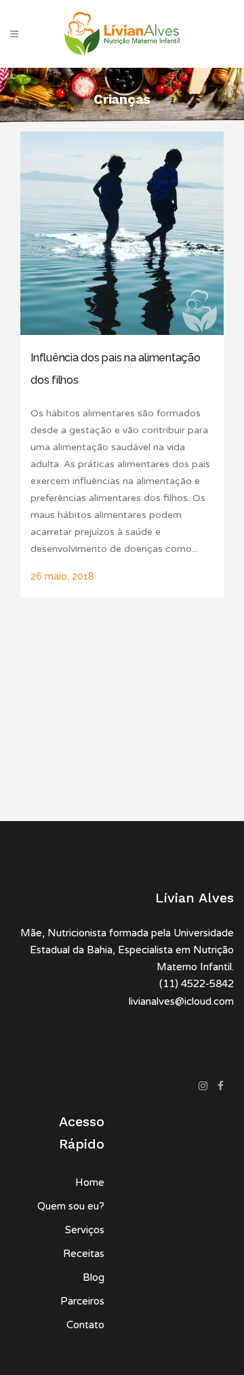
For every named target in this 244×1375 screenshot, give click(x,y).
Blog (93, 1277)
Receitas (83, 1254)
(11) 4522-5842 (196, 984)
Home (89, 1182)
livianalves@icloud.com (181, 1001)
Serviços (84, 1230)
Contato (85, 1325)
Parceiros (82, 1301)
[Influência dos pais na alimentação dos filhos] (122, 233)
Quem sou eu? (70, 1206)
